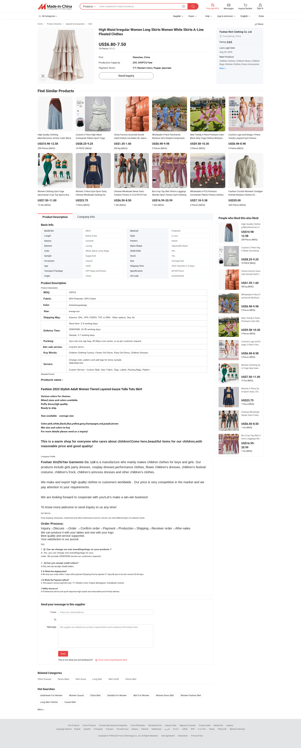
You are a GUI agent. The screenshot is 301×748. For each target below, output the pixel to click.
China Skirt (95, 695)
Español (87, 729)
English (77, 729)
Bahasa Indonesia (237, 729)
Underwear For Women (51, 695)
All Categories (48, 16)
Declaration (183, 735)
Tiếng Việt (222, 729)
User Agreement (168, 735)
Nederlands (156, 729)
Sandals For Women (117, 695)
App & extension (225, 16)
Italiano (135, 729)
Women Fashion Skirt (191, 695)
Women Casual (76, 695)
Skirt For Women (141, 695)
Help (207, 16)
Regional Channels (187, 725)
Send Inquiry (126, 75)
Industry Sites (170, 725)
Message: (51, 626)
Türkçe (211, 729)
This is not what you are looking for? (75, 659)
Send (63, 653)
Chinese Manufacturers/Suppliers (113, 725)
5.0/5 (229, 42)
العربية (167, 729)
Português (98, 729)
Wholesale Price (155, 725)
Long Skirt (97, 679)
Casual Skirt (70, 702)
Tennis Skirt (130, 679)
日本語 (185, 729)
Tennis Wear (63, 679)
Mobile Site (218, 725)
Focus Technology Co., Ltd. (130, 735)
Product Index (205, 725)
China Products (89, 725)
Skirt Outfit (113, 679)
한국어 (176, 729)
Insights (229, 725)
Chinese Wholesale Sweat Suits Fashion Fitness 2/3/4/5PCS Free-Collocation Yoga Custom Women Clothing (250, 413)
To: (55, 619)
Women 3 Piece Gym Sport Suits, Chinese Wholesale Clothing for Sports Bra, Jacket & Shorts (251, 390)
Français (109, 729)
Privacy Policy (197, 735)
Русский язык (122, 729)
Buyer (191, 16)
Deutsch (144, 729)
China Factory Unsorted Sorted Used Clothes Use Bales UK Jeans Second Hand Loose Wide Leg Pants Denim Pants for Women (251, 272)
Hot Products (73, 725)
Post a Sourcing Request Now (111, 659)
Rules (261, 16)
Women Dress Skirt (165, 695)
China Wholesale (138, 725)
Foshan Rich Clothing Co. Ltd (235, 32)
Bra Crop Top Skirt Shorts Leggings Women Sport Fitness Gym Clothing (251, 437)
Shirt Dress (81, 679)
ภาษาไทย (202, 729)
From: (53, 612)
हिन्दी (192, 729)
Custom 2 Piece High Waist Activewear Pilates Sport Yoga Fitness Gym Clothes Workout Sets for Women (251, 249)
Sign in (260, 8)
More (221, 68)
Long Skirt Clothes (49, 702)
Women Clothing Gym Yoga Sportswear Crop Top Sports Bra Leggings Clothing (251, 366)
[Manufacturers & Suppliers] (55, 6)
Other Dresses (44, 679)
